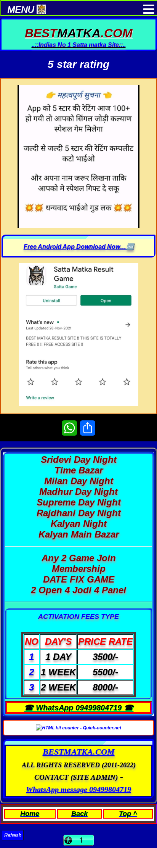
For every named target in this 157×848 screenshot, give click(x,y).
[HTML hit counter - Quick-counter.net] (78, 727)
